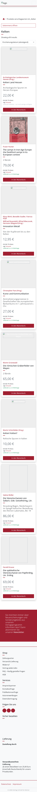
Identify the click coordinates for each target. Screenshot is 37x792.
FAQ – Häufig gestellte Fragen (13, 671)
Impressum (17, 784)
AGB (4, 674)
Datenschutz (6, 784)
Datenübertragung (9, 699)
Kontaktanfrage (8, 689)
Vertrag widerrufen (9, 668)
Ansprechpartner (9, 686)
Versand (8, 102)
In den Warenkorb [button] (18, 110)
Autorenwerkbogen (9, 695)
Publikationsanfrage (10, 692)
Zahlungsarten (8, 658)
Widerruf (5, 665)
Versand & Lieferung (10, 661)
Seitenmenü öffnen (10, 25)
